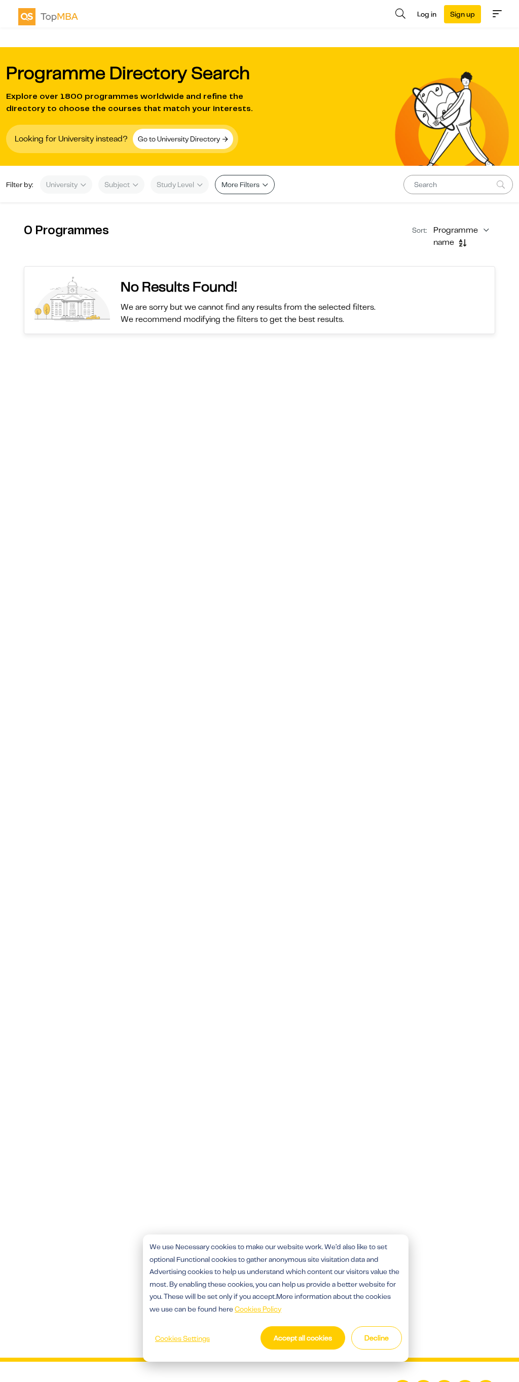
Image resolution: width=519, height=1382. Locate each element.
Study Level (176, 184)
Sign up (462, 14)
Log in (426, 14)
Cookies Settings (182, 1338)
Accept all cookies (303, 1337)
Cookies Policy (258, 1309)
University (62, 184)
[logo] (48, 16)
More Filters (241, 184)
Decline (376, 1337)
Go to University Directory (179, 138)
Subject (117, 184)
